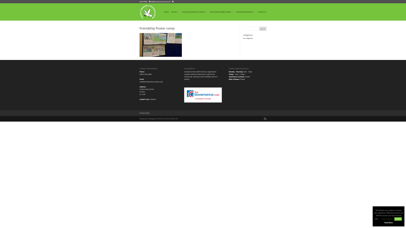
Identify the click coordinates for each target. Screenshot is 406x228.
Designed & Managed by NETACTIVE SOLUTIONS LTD (159, 119)
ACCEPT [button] (398, 219)
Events (174, 12)
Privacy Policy (145, 113)
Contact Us (262, 12)
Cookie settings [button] (386, 219)
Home (166, 12)
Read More (388, 222)
